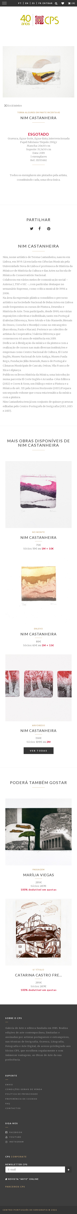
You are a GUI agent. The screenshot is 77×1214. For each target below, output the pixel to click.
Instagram (16, 1142)
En (26, 3)
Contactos (13, 1108)
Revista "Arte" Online (23, 1179)
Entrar (48, 3)
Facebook (15, 1132)
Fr (40, 3)
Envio (9, 1084)
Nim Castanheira (38, 118)
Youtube (15, 1137)
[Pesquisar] (56, 3)
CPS (16, 1156)
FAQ (7, 1103)
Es (33, 3)
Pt (20, 3)
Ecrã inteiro (14, 105)
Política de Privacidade (21, 1094)
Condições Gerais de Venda (23, 1089)
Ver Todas (38, 750)
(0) (73, 3)
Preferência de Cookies (21, 1099)
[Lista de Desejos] (63, 3)
